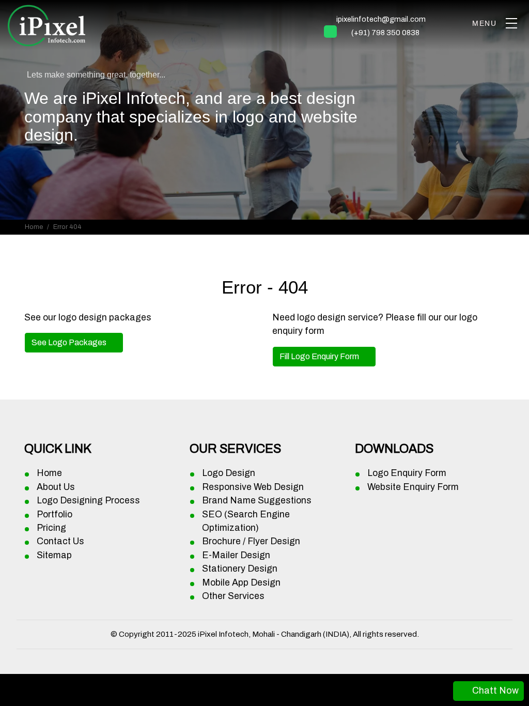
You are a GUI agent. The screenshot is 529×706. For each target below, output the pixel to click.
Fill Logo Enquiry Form (320, 356)
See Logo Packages (70, 342)
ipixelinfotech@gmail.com (381, 19)
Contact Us (60, 541)
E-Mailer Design (236, 555)
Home (34, 227)
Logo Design (228, 473)
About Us (56, 487)
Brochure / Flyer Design (251, 541)
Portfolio (54, 514)
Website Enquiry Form (413, 487)
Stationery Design (239, 569)
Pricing (51, 528)
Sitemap (54, 555)
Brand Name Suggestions (257, 500)
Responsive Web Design (253, 487)
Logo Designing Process (88, 500)
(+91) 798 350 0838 (385, 32)
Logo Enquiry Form (406, 473)
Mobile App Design (241, 583)
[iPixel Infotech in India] (46, 23)
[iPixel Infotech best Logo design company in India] (511, 23)
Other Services (233, 596)
